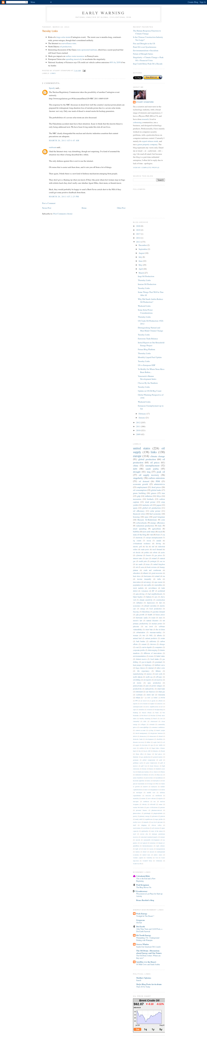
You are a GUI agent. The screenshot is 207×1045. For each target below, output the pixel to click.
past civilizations (152, 807)
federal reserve (141, 659)
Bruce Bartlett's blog (145, 900)
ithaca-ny (160, 775)
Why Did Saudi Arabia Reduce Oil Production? (150, 300)
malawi (145, 786)
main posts (145, 549)
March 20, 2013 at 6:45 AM (64, 140)
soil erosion (155, 828)
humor (151, 769)
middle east (151, 792)
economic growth (140, 484)
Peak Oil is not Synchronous (144, 47)
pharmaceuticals (157, 810)
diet (160, 603)
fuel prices (158, 754)
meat (146, 789)
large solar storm (63, 37)
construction (160, 600)
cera (161, 718)
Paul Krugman (142, 884)
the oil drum (160, 629)
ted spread (143, 843)
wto (143, 635)
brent (158, 535)
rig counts (137, 540)
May (141, 264)
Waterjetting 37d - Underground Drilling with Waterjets (147, 939)
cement (143, 644)
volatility (149, 858)
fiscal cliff (147, 751)
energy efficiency (157, 522)
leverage (150, 784)
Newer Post (46, 208)
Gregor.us (140, 920)
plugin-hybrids (158, 813)
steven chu (144, 834)
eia (164, 535)
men (160, 617)
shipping (144, 825)
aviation (149, 709)
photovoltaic (137, 813)
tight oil (137, 849)
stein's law (150, 695)
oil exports (147, 680)
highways (148, 665)
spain (135, 507)
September (143, 249)
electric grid (137, 546)
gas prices (158, 555)
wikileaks (159, 861)
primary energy (144, 816)
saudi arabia (152, 468)
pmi (147, 686)
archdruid (161, 591)
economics (137, 606)
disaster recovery (138, 742)
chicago (162, 644)
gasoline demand (159, 612)
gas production (145, 757)
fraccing (136, 612)
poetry (135, 816)
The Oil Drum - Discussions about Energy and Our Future (149, 951)
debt (135, 468)
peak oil (161, 471)
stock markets (138, 588)
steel (134, 834)
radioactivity (149, 689)
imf (153, 546)
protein (162, 816)
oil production (66, 46)
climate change (157, 456)
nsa (155, 801)
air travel (144, 701)
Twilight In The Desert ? (145, 916)
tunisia (137, 852)
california (152, 641)
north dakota (137, 677)
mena (163, 789)
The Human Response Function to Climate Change (147, 32)
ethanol (145, 573)
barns (157, 712)
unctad (152, 852)
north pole (143, 561)
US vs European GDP (146, 365)
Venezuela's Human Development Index (147, 377)
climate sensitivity (145, 600)
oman (160, 804)
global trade (156, 490)
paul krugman (159, 516)
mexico (149, 674)
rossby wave (137, 822)
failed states (160, 656)
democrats (153, 736)
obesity (144, 804)
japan (159, 505)
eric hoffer (159, 745)
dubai (148, 742)
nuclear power (157, 623)
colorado (152, 724)
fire (140, 751)
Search (138, 980)
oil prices (155, 462)
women (135, 635)
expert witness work (150, 141)
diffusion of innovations (153, 653)
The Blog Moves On (143, 887)
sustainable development (152, 840)
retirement (139, 691)
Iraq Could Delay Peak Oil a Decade (147, 63)
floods (163, 751)
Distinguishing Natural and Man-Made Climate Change (150, 329)
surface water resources (75, 56)
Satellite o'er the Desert (146, 961)
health (150, 614)
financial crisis (139, 513)
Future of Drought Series (143, 53)
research (145, 119)
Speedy (52, 88)
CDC (148, 698)
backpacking (159, 709)
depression (151, 603)
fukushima (146, 612)
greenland (158, 662)
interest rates (137, 558)
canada (158, 540)
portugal (153, 561)
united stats (146, 855)
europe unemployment (154, 537)
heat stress (137, 576)
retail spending (140, 528)
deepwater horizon (156, 733)
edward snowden (150, 606)
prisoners (155, 816)
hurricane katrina (143, 772)
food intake (154, 659)
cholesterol (153, 721)
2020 (138, 226)
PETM (163, 698)
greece (153, 493)
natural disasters (152, 620)
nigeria (160, 798)
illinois (162, 772)
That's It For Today (143, 986)
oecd (160, 531)
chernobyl (136, 721)
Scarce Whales (142, 944)
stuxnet (162, 837)
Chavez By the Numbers (148, 383)
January (142, 417)
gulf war (144, 766)
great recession (157, 573)
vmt (151, 534)
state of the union (157, 831)
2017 (138, 233)
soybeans (139, 695)
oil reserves (158, 680)
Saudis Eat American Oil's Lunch (148, 946)
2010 (138, 430)
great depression (151, 763)
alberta (159, 635)
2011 (138, 426)
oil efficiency (139, 511)
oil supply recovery (149, 474)
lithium (158, 671)
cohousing (137, 122)
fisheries (155, 751)
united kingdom (159, 564)
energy (142, 609)
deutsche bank (137, 739)
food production (155, 609)
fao (147, 546)
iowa (152, 775)
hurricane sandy (142, 617)
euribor (141, 748)
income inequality (144, 579)
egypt (137, 745)
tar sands (139, 564)
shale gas (161, 691)
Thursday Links (144, 280)
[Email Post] (83, 70)
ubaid (144, 852)
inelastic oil (147, 505)
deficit (135, 736)
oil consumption (140, 490)
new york (158, 674)
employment (142, 487)
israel (153, 617)
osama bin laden (138, 807)
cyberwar (139, 555)
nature (143, 798)
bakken (148, 597)
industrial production (145, 525)
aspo (134, 709)
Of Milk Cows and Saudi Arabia (148, 964)
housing (136, 516)
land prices (156, 781)
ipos (147, 558)
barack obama (147, 712)
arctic (163, 552)
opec (147, 516)
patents (162, 807)
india (159, 579)
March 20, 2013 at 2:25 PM (64, 196)
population (137, 585)
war (156, 858)
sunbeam (52, 147)
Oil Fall (139, 922)
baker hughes (138, 597)
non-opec (136, 801)
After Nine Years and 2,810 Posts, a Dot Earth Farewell (149, 930)
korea (148, 781)
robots (155, 552)
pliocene (136, 626)
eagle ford (156, 742)
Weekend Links (144, 306)
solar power (155, 511)
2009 (138, 434)
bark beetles (140, 641)
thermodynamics (147, 846)
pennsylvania (137, 686)
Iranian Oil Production (147, 284)
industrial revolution (141, 775)
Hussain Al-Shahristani (147, 519)
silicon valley (156, 825)
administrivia (159, 484)
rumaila (146, 822)
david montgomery (141, 733)
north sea (149, 677)
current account (140, 730)
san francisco (150, 691)
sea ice (162, 561)
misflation (158, 795)
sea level (149, 626)
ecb (164, 742)
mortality (136, 798)
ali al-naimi (144, 703)
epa (152, 745)
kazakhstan (159, 778)
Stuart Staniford (145, 102)
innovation (137, 582)
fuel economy (155, 513)
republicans (148, 819)
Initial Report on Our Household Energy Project (151, 344)
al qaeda (152, 701)
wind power (150, 502)
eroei (134, 748)
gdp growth (140, 614)
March (141, 272)
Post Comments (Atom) (62, 213)
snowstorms (136, 828)
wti (137, 567)
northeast (146, 801)
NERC (156, 698)
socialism (146, 828)
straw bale (149, 629)
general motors (158, 757)
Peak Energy (141, 913)
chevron (153, 644)
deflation (139, 603)
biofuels (150, 499)
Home (84, 208)
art (162, 707)
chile (144, 721)
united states (141, 448)
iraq (148, 471)
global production (147, 459)
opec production (154, 683)
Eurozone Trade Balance (148, 338)
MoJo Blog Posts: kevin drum (149, 984)
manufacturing (138, 674)
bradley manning (145, 718)
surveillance (152, 588)
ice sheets (155, 772)
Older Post (121, 208)
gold (160, 760)
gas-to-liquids (147, 662)
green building (139, 493)
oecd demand (157, 549)
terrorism (152, 843)
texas (148, 564)
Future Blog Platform (146, 349)
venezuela (161, 695)
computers (158, 647)
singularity (138, 477)
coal (137, 647)
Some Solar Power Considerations (145, 311)
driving (158, 543)
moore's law (137, 620)
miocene (148, 795)
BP (153, 591)
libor (156, 784)
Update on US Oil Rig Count (149, 390)
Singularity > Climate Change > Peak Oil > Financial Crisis (148, 59)
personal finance (141, 810)
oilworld (152, 804)
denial (161, 736)
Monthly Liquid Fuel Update (150, 357)
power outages (157, 686)
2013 (138, 241)
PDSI (158, 481)
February (142, 413)
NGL (151, 635)
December (143, 245)
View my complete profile (146, 167)
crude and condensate (152, 570)
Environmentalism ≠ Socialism (145, 50)
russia (149, 540)
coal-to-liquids (147, 647)
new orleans (152, 798)
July (141, 257)
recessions (137, 499)
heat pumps (137, 665)
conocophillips (144, 727)
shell (134, 825)
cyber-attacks (141, 522)
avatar (163, 638)
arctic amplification (151, 707)
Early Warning (103, 12)
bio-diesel (145, 715)
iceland (157, 576)
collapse (143, 724)
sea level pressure (157, 822)
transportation (160, 849)
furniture (135, 757)
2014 (138, 237)
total (145, 849)
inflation (148, 496)
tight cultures (160, 846)
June (141, 261)
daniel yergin (160, 730)
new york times (149, 531)
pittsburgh (147, 813)
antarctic (160, 703)
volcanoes (144, 591)
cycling (151, 730)
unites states (158, 855)
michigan (139, 792)
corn (163, 519)
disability (160, 739)
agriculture (156, 528)
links (53, 73)
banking (135, 712)
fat (148, 748)
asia (142, 567)
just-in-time (149, 778)
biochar (153, 715)
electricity (139, 537)
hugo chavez (140, 668)
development (149, 739)
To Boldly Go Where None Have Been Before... (151, 371)
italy (160, 525)
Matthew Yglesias (143, 977)
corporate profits (139, 650)
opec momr (158, 582)
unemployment (152, 465)
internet (151, 668)
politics (146, 552)
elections (145, 745)
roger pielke (159, 819)
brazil (155, 718)
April (141, 268)
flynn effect (140, 754)
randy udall (138, 819)
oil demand (144, 481)
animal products (151, 638)
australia (141, 709)
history (144, 769)
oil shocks (137, 552)
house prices (160, 614)
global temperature (149, 760)
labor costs (161, 668)
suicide (138, 840)
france (149, 754)
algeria (135, 703)
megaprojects (154, 789)
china (135, 465)
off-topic (159, 677)
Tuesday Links (50, 31)
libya (159, 496)
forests (148, 555)
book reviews (152, 567)
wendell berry (147, 861)
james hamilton (138, 778)
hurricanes (147, 576)
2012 (138, 422)
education (136, 573)
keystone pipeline (138, 781)
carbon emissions (156, 477)
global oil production (151, 507)
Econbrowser (141, 891)
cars (155, 597)
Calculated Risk (143, 876)
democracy (143, 736)
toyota (151, 849)
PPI (136, 701)
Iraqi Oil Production (146, 276)
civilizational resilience (141, 543)
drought (136, 471)
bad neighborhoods (155, 594)
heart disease (154, 766)
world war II (137, 864)
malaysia (154, 786)
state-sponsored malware (87, 49)
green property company (147, 144)
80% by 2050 (115, 62)
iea (164, 576)
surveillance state (69, 43)
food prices (156, 487)
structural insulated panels (149, 837)
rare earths (147, 585)
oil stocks (137, 683)
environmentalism (139, 656)
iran (163, 493)
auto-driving (140, 594)
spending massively (74, 59)
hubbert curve (160, 665)
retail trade (161, 689)
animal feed (137, 638)
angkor (152, 703)
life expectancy (143, 671)
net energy (147, 582)
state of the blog (139, 534)
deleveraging (152, 650)
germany (136, 760)
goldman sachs (138, 763)
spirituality (144, 831)
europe (137, 456)
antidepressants (138, 707)
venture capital (138, 858)
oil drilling (136, 680)
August (142, 253)
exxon (151, 656)
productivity (137, 689)
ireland (154, 558)
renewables (158, 585)
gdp (138, 496)
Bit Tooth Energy (143, 935)
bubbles (136, 531)
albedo (160, 701)
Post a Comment (48, 203)
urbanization (140, 632)
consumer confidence (158, 727)
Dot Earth (140, 926)
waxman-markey (156, 632)
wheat (138, 697)
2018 (138, 230)
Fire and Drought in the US (144, 43)
